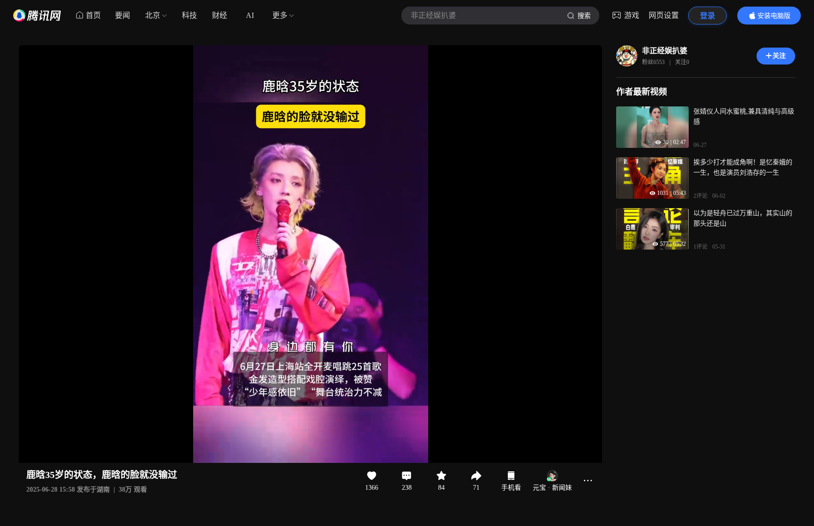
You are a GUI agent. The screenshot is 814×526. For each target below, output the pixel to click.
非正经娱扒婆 (664, 51)
